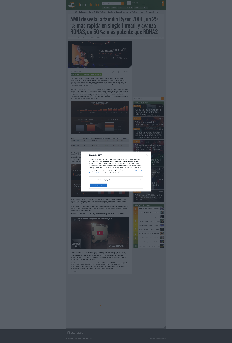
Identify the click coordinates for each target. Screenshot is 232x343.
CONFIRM (98, 185)
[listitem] (116, 180)
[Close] (147, 155)
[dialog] (116, 171)
